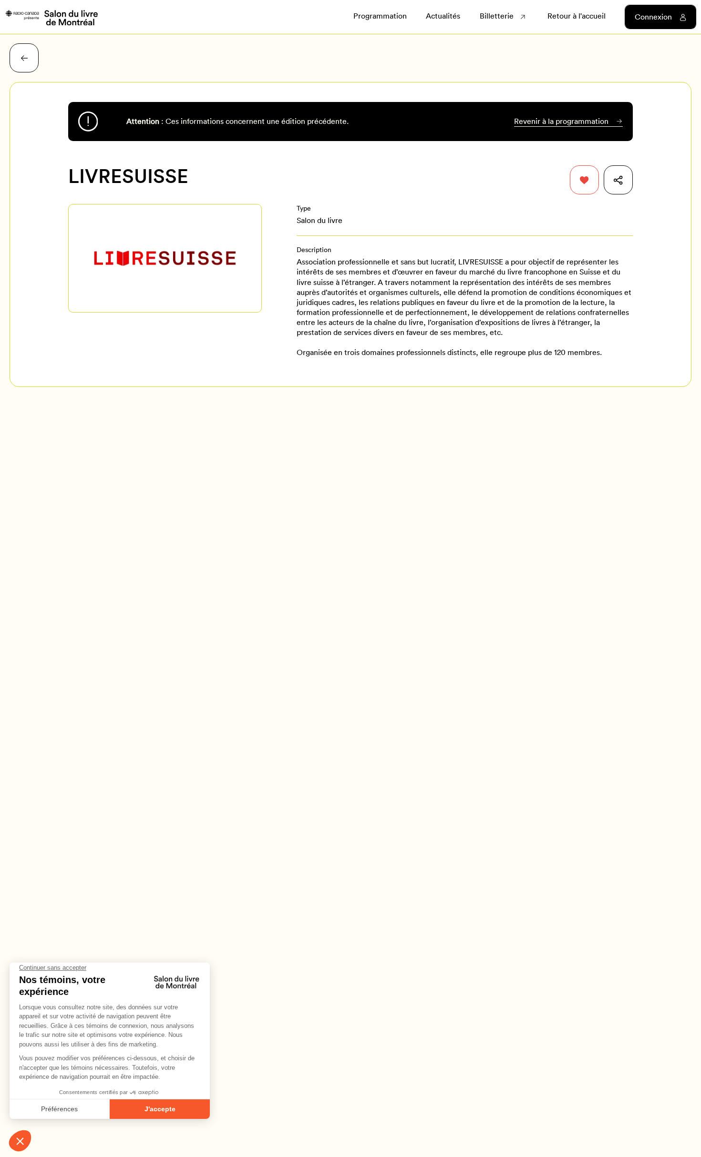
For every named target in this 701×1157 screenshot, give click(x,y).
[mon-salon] (51, 17)
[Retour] (24, 57)
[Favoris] (584, 179)
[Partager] (618, 179)
